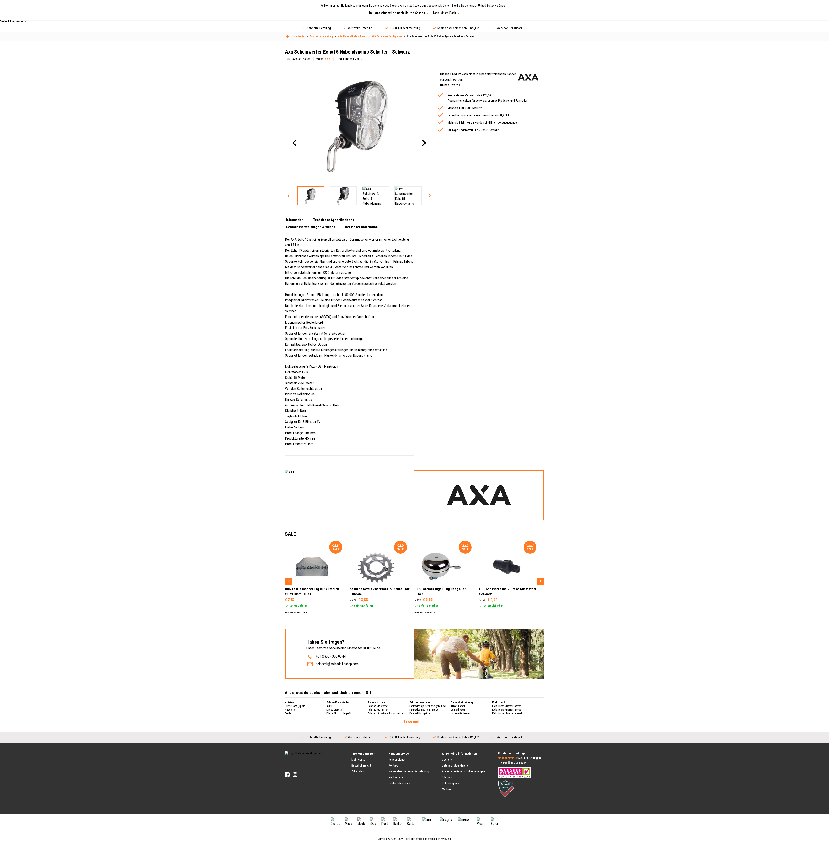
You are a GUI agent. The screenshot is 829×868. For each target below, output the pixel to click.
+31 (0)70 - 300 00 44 (331, 656)
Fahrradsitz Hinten (378, 709)
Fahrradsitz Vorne (378, 706)
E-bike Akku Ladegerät (338, 713)
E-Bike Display (334, 709)
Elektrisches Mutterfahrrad (507, 713)
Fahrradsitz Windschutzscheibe (385, 713)
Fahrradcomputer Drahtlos (423, 709)
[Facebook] (287, 775)
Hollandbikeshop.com (415, 838)
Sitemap (447, 777)
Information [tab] (294, 220)
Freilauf (289, 713)
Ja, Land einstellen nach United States (396, 13)
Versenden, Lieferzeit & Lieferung (409, 771)
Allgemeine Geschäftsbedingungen (463, 771)
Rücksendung (397, 777)
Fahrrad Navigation (419, 713)
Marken (446, 789)
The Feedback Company (512, 762)
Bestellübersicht (361, 765)
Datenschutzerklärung (455, 765)
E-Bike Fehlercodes (400, 783)
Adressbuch (358, 771)
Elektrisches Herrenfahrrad (507, 709)
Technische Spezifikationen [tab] (333, 220)
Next (429, 195)
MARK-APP (446, 838)
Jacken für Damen (461, 713)
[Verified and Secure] (506, 788)
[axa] (528, 77)
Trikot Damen (458, 706)
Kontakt (393, 765)
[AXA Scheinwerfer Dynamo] (288, 36)
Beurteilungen (528, 758)
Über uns (447, 759)
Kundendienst (397, 759)
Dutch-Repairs (450, 783)
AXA (327, 59)
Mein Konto (358, 759)
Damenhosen (458, 709)
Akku (329, 706)
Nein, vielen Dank (444, 13)
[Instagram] (295, 775)
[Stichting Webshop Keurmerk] (514, 772)
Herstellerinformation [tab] (361, 227)
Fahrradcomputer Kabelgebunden (428, 706)
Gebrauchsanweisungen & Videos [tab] (310, 227)
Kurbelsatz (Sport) (295, 706)
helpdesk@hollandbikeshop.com (337, 664)
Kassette (290, 709)
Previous (288, 195)
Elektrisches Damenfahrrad (507, 706)
